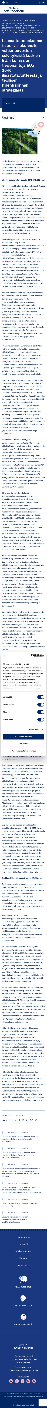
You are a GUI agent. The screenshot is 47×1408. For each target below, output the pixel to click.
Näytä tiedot (34, 729)
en (16, 3)
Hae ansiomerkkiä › (23, 1324)
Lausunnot (30, 21)
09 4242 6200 (25, 1367)
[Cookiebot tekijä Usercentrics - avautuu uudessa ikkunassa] (33, 655)
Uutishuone (17, 21)
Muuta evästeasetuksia (35, 1396)
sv (7, 3)
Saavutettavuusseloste (15, 1394)
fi (11, 3)
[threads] (36, 1120)
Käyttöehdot (21, 1396)
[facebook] (19, 1120)
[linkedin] (27, 1120)
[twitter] (23, 1120)
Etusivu (5, 21)
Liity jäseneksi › (23, 1305)
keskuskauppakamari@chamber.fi (25, 1370)
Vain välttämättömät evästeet (23, 751)
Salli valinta (23, 744)
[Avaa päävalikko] (43, 9)
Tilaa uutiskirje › (24, 1287)
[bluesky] (31, 1120)
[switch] (40, 704)
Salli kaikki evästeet (23, 737)
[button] (41, 2)
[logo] (14, 9)
